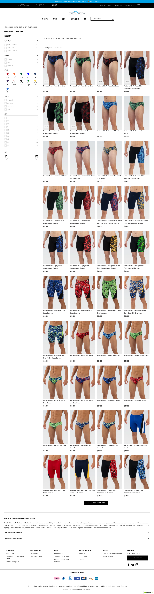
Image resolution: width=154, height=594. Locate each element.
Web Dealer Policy (65, 586)
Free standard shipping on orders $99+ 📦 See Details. (77, 1)
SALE (85, 19)
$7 (6, 156)
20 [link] (8, 121)
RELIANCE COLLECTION (19, 27)
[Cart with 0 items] (138, 5)
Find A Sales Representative (113, 553)
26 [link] (8, 130)
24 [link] (8, 127)
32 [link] (8, 139)
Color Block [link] (11, 65)
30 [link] (8, 136)
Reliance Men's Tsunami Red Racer (55, 176)
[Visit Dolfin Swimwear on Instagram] (137, 564)
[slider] (6, 158)
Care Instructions (36, 556)
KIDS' (63, 19)
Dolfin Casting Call (12, 562)
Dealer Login (129, 5)
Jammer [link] (10, 103)
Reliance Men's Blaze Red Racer (135, 400)
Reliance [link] (10, 48)
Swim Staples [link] (12, 51)
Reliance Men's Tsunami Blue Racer (109, 131)
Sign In (110, 5)
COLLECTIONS (10, 27)
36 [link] (8, 145)
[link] (8, 76)
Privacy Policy (32, 586)
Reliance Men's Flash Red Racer (108, 86)
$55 (36, 156)
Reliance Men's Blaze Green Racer (55, 445)
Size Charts (34, 553)
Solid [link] (9, 62)
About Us (82, 553)
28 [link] (8, 133)
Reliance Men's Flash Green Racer (82, 86)
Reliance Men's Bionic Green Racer (136, 355)
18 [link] (8, 118)
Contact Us (10, 553)
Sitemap (124, 586)
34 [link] (8, 142)
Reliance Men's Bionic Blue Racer (108, 355)
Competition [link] (12, 45)
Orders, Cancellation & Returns (62, 560)
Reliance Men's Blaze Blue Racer (108, 400)
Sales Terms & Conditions (47, 586)
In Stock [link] (10, 100)
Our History (83, 556)
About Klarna (59, 553)
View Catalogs (108, 556)
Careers (81, 559)
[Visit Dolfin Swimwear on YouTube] (132, 564)
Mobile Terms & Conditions (110, 586)
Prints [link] (9, 59)
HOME (6, 27)
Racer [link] (9, 109)
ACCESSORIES (75, 19)
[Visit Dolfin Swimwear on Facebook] (128, 564)
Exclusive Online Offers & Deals (15, 557)
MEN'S (55, 19)
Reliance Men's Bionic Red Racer (81, 355)
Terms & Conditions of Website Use (85, 586)
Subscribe (138, 558)
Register (118, 5)
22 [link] (8, 124)
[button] (53, 48)
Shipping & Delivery (61, 556)
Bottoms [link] (10, 106)
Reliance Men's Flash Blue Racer (54, 86)
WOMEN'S (45, 19)
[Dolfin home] (77, 12)
